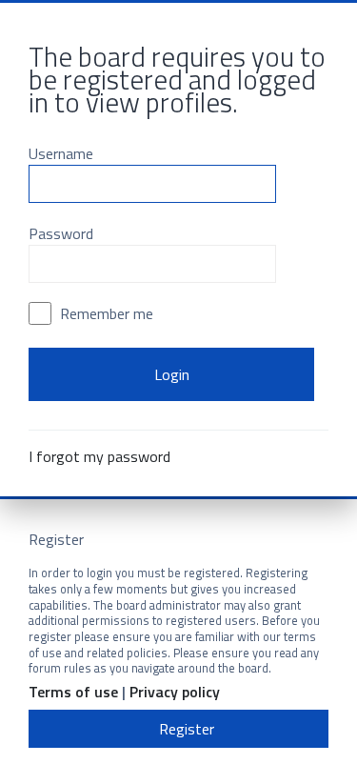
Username (61, 153)
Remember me (104, 313)
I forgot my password (99, 456)
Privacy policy (174, 692)
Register (186, 728)
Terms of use (73, 692)
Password (61, 233)
